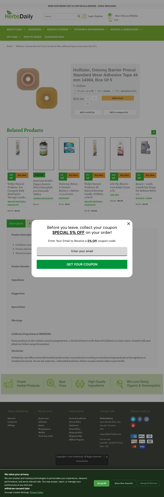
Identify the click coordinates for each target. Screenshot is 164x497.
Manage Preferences (148, 483)
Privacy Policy (36, 492)
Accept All (101, 483)
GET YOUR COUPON (82, 264)
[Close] (128, 224)
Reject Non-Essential (124, 483)
